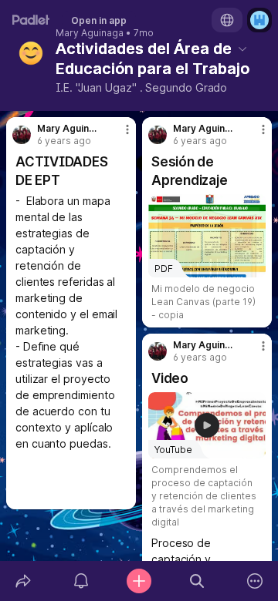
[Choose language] (227, 20)
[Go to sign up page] (259, 20)
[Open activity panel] (80, 581)
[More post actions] (117, 135)
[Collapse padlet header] (242, 48)
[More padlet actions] (255, 581)
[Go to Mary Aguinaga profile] (21, 135)
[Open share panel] (22, 581)
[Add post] (138, 581)
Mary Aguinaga (90, 33)
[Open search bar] (197, 581)
